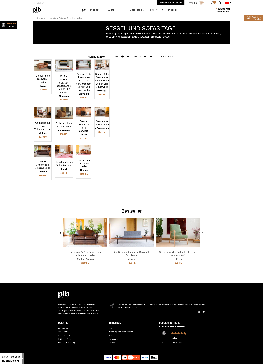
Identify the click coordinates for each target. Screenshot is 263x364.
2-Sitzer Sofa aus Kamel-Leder (43, 80)
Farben (153, 9)
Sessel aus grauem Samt (102, 124)
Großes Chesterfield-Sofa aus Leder (43, 166)
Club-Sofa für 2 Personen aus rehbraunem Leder (85, 255)
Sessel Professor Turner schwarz (84, 127)
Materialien (137, 9)
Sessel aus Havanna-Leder (84, 165)
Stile (122, 9)
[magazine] (83, 10)
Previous (60, 233)
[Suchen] (34, 3)
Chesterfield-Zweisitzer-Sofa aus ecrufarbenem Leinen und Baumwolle (83, 83)
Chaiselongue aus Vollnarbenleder (42, 127)
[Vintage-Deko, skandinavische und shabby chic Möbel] (39, 10)
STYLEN (193, 3)
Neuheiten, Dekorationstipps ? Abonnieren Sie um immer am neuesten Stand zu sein (161, 304)
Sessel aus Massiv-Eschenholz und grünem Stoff (178, 255)
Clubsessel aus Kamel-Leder (64, 127)
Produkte (96, 9)
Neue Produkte (171, 9)
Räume (110, 9)
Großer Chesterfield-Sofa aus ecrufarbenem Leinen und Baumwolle (63, 85)
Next (202, 233)
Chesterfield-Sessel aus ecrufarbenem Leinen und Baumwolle (102, 82)
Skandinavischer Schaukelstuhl (64, 165)
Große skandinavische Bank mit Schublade (131, 255)
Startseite (41, 17)
